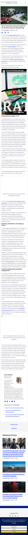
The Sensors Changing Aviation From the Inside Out (14, 475)
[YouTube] (12, 401)
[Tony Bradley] (19, 380)
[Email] (14, 401)
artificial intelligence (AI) (14, 35)
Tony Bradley (8, 375)
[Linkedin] (5, 32)
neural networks (10, 261)
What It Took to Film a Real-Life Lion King (14, 407)
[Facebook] (2, 32)
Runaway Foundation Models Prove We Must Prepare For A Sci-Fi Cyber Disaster (12, 496)
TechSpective (7, 377)
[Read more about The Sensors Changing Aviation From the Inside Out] (14, 466)
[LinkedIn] (7, 401)
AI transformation (12, 46)
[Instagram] (10, 401)
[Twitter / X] (8, 32)
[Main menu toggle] (25, 2)
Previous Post (14, 424)
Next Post (14, 428)
